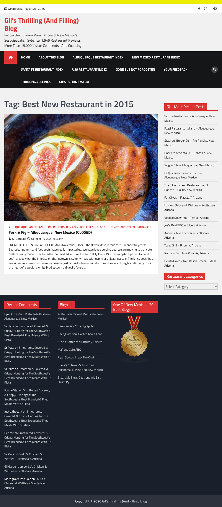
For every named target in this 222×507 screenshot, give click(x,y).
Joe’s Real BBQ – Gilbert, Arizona (185, 225)
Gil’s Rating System (74, 81)
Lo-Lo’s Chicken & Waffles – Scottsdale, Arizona (189, 207)
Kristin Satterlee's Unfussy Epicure (80, 341)
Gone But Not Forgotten (135, 69)
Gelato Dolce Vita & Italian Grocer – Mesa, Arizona (190, 263)
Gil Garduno (19, 239)
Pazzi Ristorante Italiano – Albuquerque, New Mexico (189, 130)
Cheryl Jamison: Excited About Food (80, 334)
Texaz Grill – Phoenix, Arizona (182, 245)
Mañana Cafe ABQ (69, 349)
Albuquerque (18, 227)
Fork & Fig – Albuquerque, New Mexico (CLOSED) (50, 232)
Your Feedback (175, 69)
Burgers (50, 227)
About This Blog (51, 57)
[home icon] (10, 57)
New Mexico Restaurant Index (156, 57)
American (36, 227)
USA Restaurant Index (89, 69)
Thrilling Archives (36, 81)
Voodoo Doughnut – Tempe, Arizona (186, 217)
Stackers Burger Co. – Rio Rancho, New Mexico (189, 142)
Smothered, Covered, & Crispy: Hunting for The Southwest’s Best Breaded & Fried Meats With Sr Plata (27, 333)
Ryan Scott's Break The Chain (77, 357)
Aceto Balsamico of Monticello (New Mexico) (80, 316)
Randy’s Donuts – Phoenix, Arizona (186, 253)
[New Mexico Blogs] (134, 361)
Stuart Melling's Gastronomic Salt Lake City (79, 379)
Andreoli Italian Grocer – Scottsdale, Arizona (187, 235)
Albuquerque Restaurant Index (98, 57)
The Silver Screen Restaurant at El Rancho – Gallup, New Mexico (186, 187)
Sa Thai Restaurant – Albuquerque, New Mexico (189, 118)
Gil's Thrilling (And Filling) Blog (41, 24)
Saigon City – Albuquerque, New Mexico (189, 165)
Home (25, 57)
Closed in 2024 (68, 227)
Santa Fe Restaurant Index (42, 69)
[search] (214, 69)
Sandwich (144, 227)
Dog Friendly (89, 227)
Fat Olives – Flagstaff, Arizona (183, 197)
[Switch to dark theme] (215, 8)
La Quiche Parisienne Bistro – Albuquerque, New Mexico (183, 175)
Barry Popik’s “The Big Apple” (76, 326)
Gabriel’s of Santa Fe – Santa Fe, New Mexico (188, 155)
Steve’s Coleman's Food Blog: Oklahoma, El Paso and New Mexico (80, 367)
